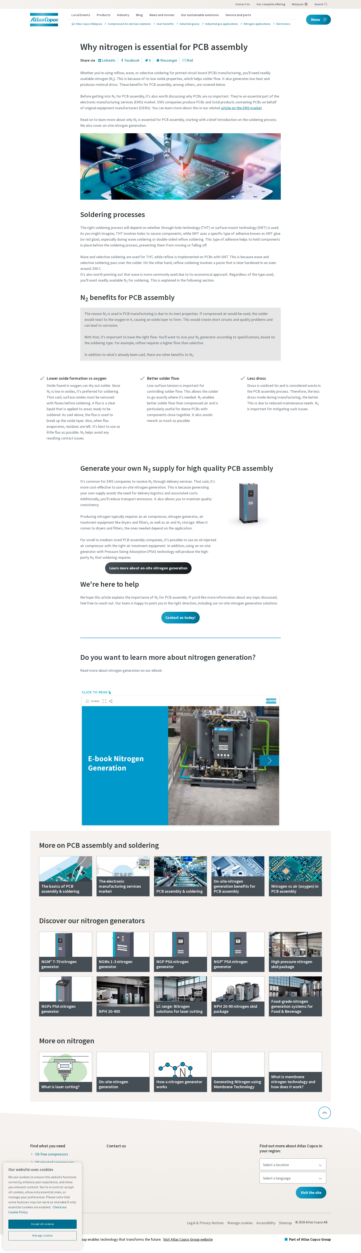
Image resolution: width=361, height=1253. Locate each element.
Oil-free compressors (51, 1154)
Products (103, 15)
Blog (139, 15)
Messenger (168, 60)
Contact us (242, 4)
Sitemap (285, 1222)
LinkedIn (108, 60)
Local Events (80, 15)
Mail (190, 60)
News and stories (161, 15)
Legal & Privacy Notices (205, 1222)
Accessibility (265, 1222)
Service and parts (238, 15)
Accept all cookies (42, 1224)
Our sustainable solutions (200, 15)
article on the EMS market (241, 107)
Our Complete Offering (271, 4)
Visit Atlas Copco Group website (188, 1239)
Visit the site (311, 1192)
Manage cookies (240, 1222)
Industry (123, 15)
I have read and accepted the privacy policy (171, 308)
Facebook (132, 60)
